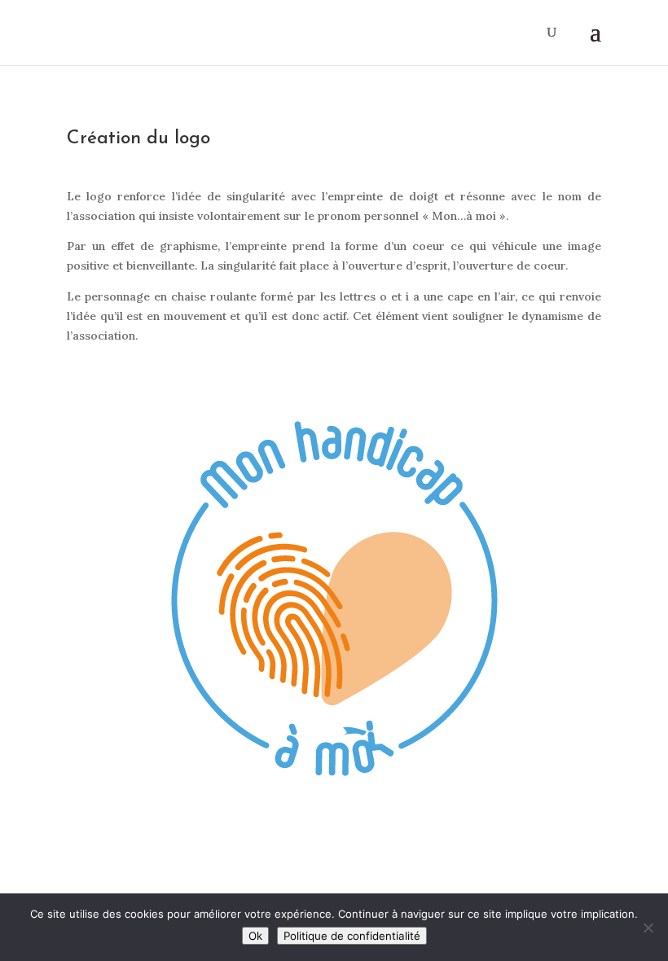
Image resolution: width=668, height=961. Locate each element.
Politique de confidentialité (351, 935)
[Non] (647, 927)
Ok (255, 935)
